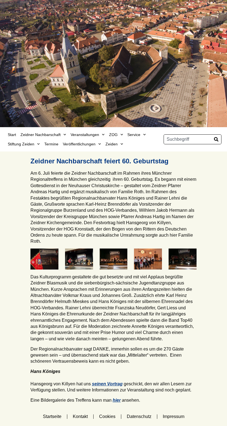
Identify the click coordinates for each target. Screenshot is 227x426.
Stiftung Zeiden (21, 144)
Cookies (107, 416)
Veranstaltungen (85, 134)
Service (133, 134)
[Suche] (216, 139)
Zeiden (111, 144)
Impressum (173, 416)
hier (117, 400)
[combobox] (187, 139)
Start (12, 134)
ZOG (113, 134)
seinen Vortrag (107, 383)
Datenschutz (139, 416)
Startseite (52, 416)
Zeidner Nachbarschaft (40, 134)
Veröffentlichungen (79, 144)
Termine (51, 144)
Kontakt (80, 416)
